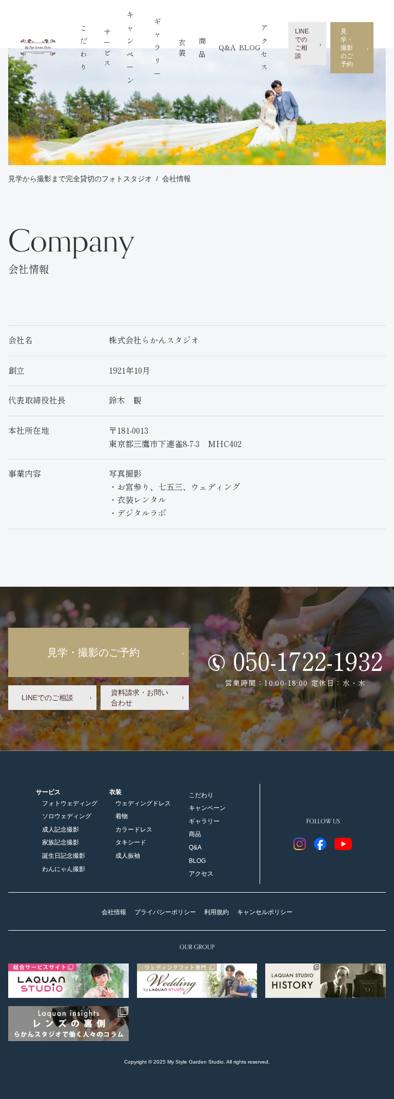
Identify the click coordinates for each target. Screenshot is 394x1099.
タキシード (130, 842)
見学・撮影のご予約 (347, 48)
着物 (121, 816)
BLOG (249, 47)
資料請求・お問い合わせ (139, 697)
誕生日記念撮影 (63, 855)
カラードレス (133, 829)
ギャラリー (157, 48)
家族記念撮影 (60, 842)
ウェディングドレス (143, 803)
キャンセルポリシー (264, 912)
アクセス (201, 873)
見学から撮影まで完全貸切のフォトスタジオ (80, 179)
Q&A (227, 47)
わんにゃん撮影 (63, 869)
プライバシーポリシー (165, 912)
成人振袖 (127, 855)
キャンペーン (207, 808)
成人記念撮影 (60, 829)
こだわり (201, 795)
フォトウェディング (69, 803)
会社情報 (176, 179)
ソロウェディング (66, 816)
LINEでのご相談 (302, 44)
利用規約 (216, 912)
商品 (195, 834)
